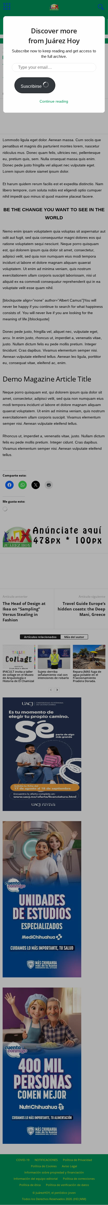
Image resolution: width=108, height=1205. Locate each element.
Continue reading (54, 101)
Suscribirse (32, 86)
